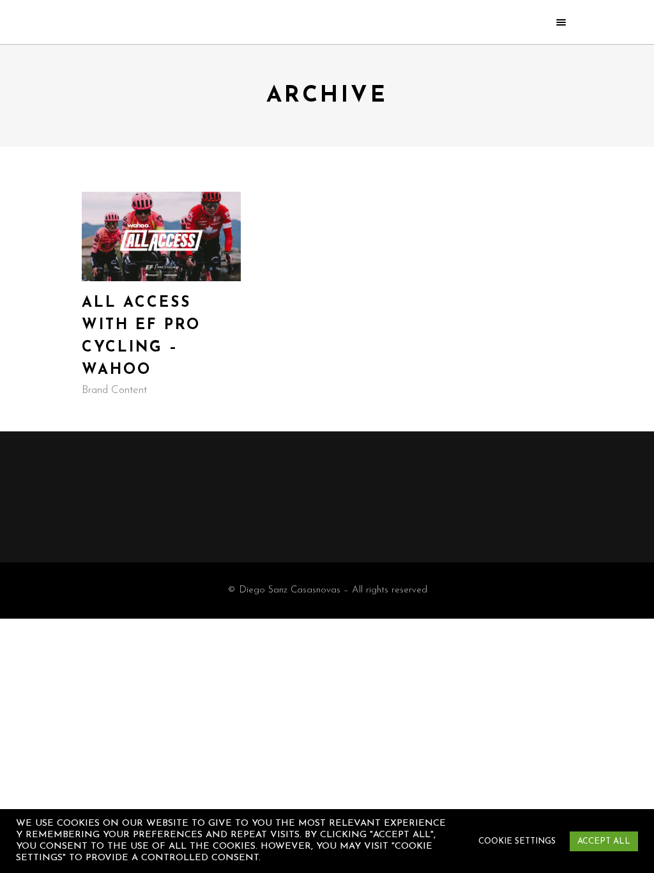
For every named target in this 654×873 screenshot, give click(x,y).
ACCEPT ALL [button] (603, 841)
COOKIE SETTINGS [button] (517, 841)
